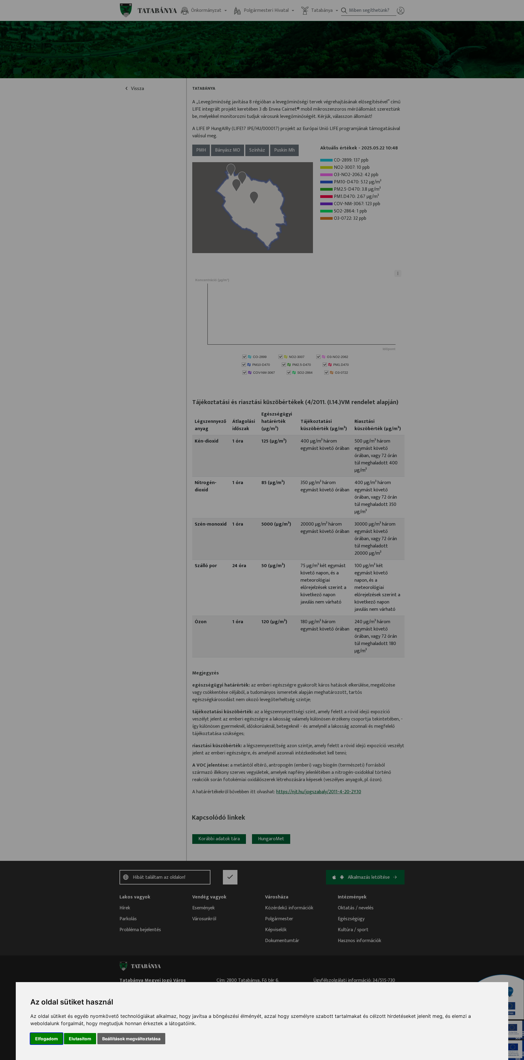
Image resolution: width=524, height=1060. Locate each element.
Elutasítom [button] (80, 1038)
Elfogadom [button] (46, 1038)
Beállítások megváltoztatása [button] (131, 1038)
